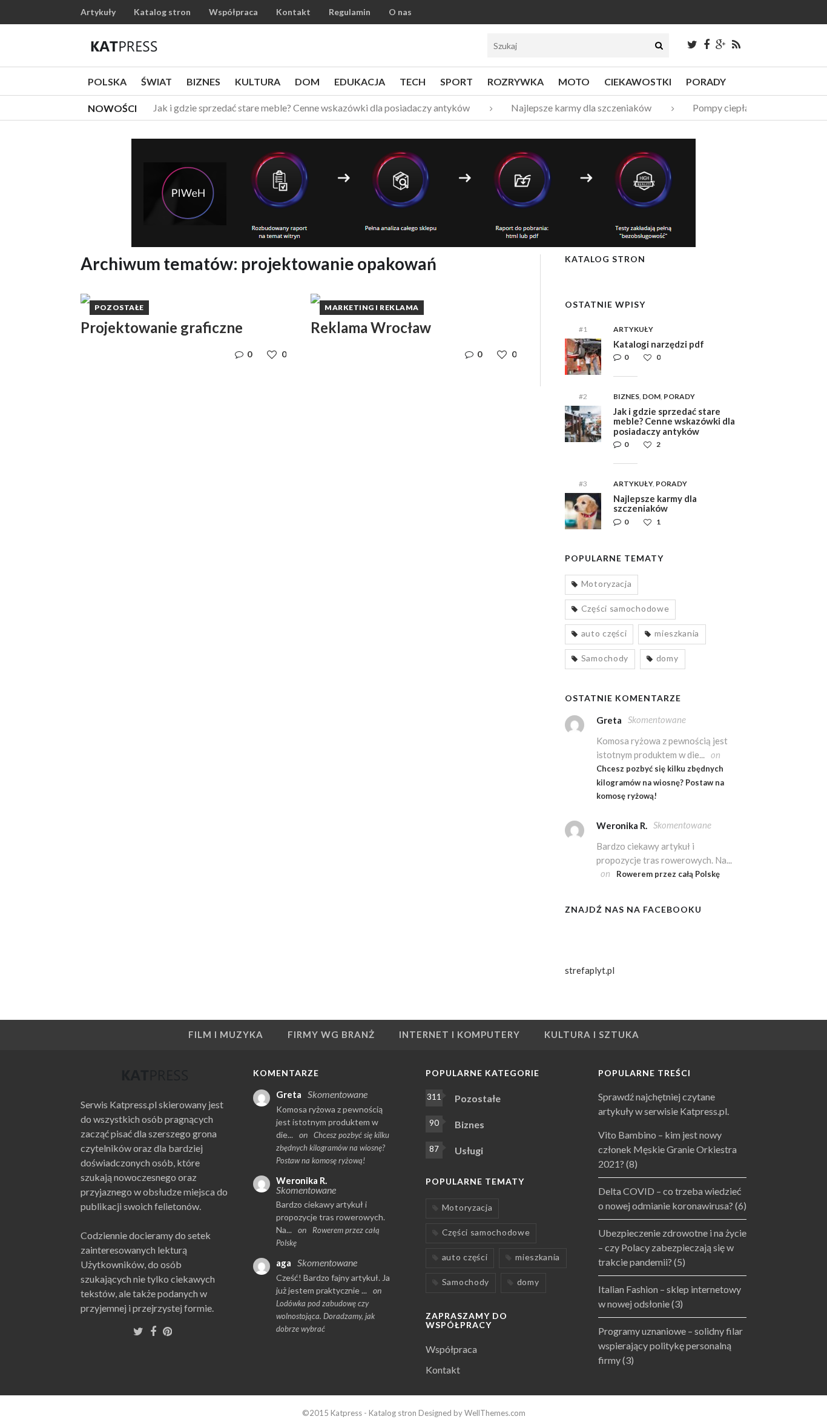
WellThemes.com (495, 1413)
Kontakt (293, 12)
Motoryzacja (606, 583)
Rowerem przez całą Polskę (668, 874)
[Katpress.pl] (124, 46)
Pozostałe (119, 307)
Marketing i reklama (372, 307)
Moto (574, 81)
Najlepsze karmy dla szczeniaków (574, 107)
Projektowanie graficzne (162, 327)
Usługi (469, 1150)
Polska (107, 81)
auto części (604, 633)
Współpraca (233, 12)
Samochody (604, 658)
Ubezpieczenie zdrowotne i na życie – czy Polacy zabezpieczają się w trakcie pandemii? (672, 1247)
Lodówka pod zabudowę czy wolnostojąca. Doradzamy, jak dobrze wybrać (325, 1316)
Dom (307, 81)
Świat (156, 81)
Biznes (203, 81)
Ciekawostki (637, 81)
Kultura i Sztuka (591, 1034)
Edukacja (359, 81)
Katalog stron (162, 12)
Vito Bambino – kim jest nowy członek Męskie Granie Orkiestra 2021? (667, 1149)
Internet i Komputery (459, 1034)
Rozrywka (515, 81)
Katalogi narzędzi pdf (658, 344)
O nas (400, 12)
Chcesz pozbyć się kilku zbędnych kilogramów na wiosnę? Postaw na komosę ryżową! (660, 782)
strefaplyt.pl (589, 970)
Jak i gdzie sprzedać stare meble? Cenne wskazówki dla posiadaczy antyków (305, 107)
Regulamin (350, 12)
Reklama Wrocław (371, 327)
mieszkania (676, 633)
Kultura (257, 81)
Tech (413, 81)
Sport (456, 81)
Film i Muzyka (225, 1034)
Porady (706, 81)
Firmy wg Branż (331, 1034)
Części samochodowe (625, 608)
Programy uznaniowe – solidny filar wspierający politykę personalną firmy (670, 1345)
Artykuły (98, 12)
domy (667, 658)
